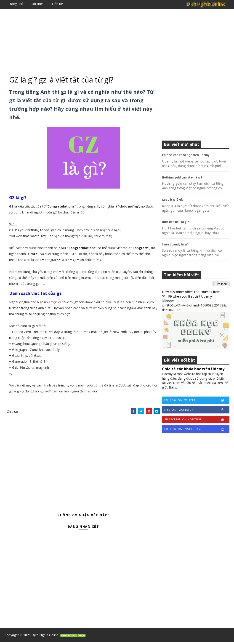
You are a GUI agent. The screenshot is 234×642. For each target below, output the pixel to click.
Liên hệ (57, 4)
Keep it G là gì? (172, 200)
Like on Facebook (179, 409)
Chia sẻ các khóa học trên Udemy (186, 155)
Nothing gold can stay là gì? (182, 177)
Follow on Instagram (182, 429)
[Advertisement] (117, 42)
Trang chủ (15, 4)
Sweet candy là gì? (175, 244)
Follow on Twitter (180, 400)
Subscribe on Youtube (183, 419)
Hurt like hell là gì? (175, 222)
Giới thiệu (37, 4)
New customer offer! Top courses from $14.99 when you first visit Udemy (191, 294)
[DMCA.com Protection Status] (73, 635)
